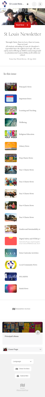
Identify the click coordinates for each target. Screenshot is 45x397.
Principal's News (12, 336)
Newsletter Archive (23, 309)
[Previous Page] (34, 4)
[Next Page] (40, 4)
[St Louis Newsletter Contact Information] (27, 4)
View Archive (24, 369)
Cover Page (13, 349)
